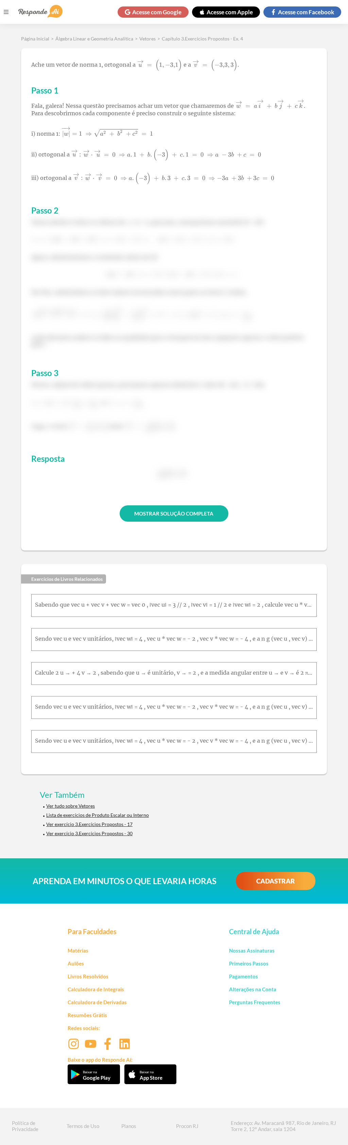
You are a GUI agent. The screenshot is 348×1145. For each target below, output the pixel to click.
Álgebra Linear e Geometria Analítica (94, 38)
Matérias (78, 950)
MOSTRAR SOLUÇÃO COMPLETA (173, 513)
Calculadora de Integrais (96, 989)
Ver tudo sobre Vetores (70, 806)
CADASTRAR (275, 881)
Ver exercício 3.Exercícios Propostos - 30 (89, 833)
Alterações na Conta (252, 989)
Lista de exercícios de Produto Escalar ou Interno (97, 815)
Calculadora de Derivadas (97, 1002)
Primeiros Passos (248, 963)
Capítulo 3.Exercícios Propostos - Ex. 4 (202, 38)
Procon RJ (187, 1126)
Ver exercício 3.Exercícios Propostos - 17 (89, 824)
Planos (128, 1126)
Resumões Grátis (87, 1015)
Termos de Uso (83, 1126)
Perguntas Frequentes (254, 1002)
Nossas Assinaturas (252, 950)
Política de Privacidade (25, 1126)
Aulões (76, 963)
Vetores (147, 38)
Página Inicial (35, 38)
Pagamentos (243, 976)
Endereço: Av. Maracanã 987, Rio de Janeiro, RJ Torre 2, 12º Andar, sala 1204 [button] (283, 1126)
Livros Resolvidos (88, 976)
